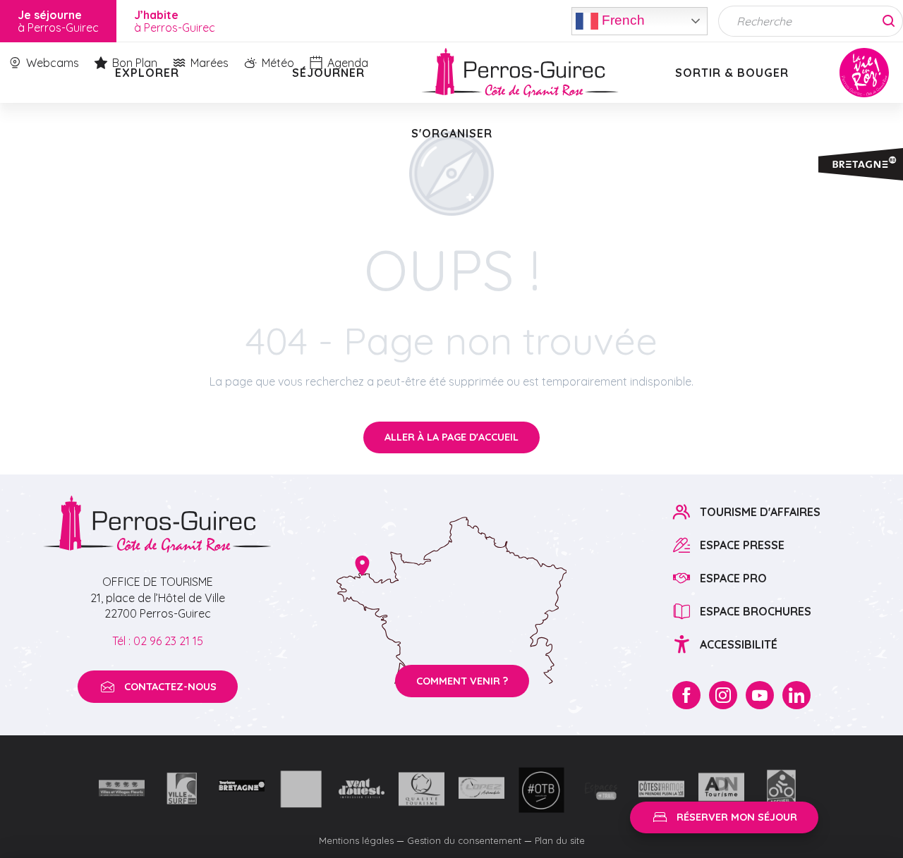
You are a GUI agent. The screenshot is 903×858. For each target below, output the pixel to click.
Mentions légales (356, 840)
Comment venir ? (462, 681)
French (621, 19)
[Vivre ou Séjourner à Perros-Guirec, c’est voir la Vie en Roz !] (520, 72)
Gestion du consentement (464, 840)
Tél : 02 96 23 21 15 (157, 641)
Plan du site (560, 840)
